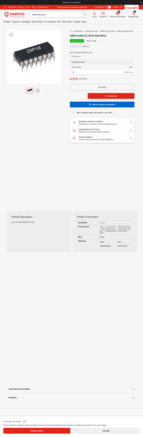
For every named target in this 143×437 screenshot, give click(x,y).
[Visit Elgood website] (132, 7)
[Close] (141, 2)
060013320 (12, 7)
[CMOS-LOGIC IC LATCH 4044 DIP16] (34, 57)
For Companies (49, 21)
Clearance (16, 21)
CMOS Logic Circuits (108, 229)
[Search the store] (85, 14)
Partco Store (67, 21)
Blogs (83, 21)
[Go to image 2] (37, 90)
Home (101, 226)
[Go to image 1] (29, 90)
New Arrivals (37, 21)
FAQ (59, 21)
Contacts (76, 21)
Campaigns (26, 21)
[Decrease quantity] (72, 96)
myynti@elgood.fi (42, 7)
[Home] (71, 31)
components (110, 226)
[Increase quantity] (84, 96)
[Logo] (14, 14)
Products (7, 21)
